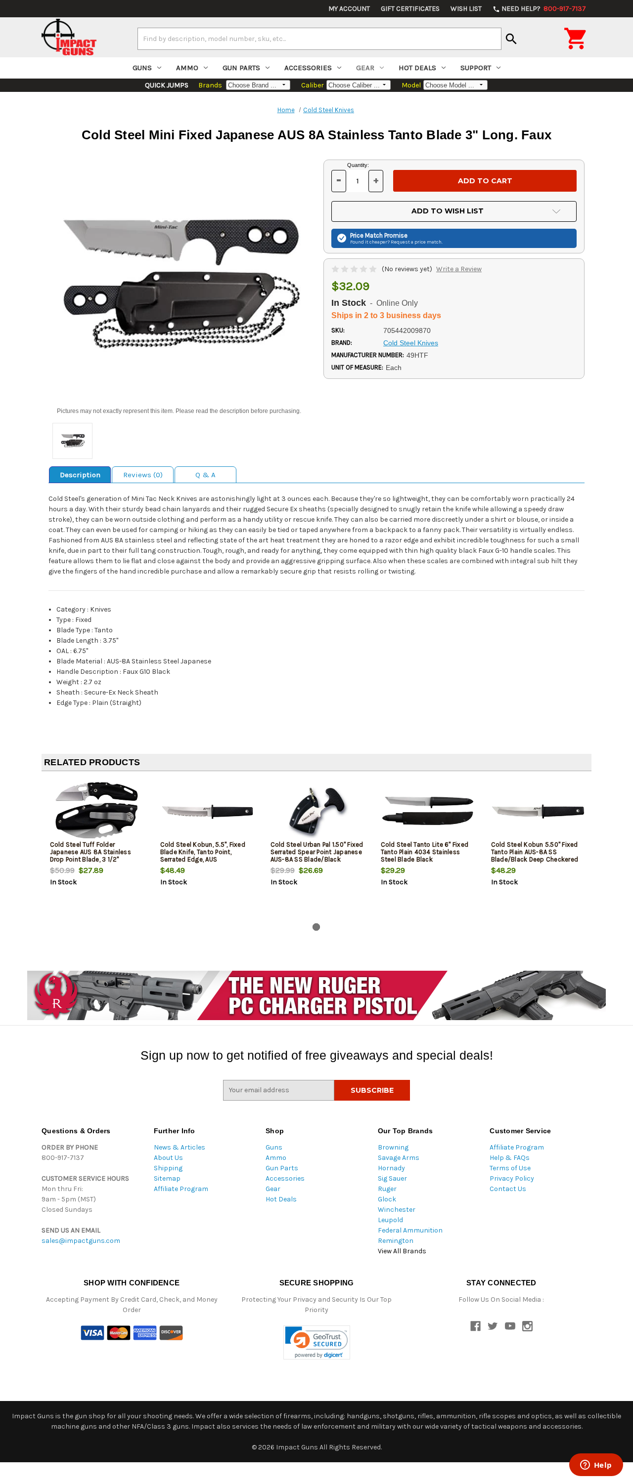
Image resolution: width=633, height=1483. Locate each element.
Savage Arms (398, 1157)
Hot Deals (417, 67)
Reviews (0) (143, 474)
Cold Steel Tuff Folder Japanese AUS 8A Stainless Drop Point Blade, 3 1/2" (90, 852)
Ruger (387, 1189)
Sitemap (167, 1178)
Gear (365, 67)
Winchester (396, 1209)
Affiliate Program (181, 1189)
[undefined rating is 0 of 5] (354, 269)
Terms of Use (510, 1168)
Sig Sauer (392, 1178)
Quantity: (358, 165)
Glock (387, 1199)
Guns (142, 67)
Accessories (308, 67)
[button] (317, 1342)
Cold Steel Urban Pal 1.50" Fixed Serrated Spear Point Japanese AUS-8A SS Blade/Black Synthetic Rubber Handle (317, 855)
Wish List (466, 8)
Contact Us (508, 1189)
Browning (393, 1147)
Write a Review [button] (459, 269)
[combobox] (319, 38)
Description (80, 474)
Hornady (391, 1168)
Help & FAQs (510, 1157)
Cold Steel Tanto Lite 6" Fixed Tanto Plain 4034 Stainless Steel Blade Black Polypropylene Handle (425, 855)
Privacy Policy (512, 1178)
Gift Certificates (410, 8)
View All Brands (402, 1251)
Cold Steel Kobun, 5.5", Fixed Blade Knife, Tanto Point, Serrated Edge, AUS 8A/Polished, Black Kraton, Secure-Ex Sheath (202, 859)
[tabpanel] (97, 849)
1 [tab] (316, 927)
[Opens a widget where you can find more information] (596, 1465)
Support (475, 67)
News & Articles (179, 1147)
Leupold (390, 1220)
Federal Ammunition (410, 1230)
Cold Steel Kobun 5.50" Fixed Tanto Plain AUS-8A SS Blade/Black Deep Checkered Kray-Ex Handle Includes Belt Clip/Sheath (535, 859)
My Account (349, 8)
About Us (168, 1157)
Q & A (205, 474)
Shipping (168, 1168)
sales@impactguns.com (81, 1240)
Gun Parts (241, 67)
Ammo (187, 67)
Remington (395, 1240)
